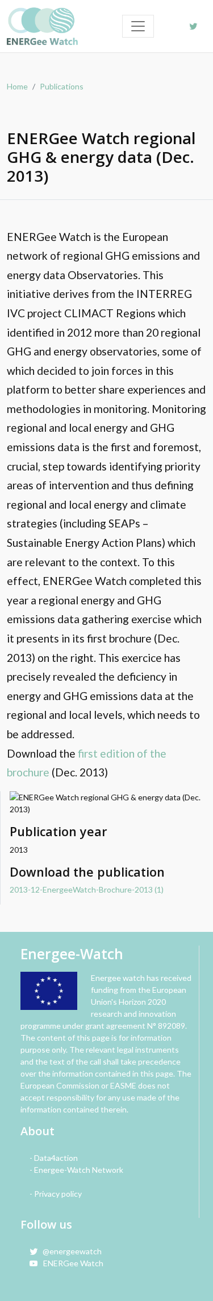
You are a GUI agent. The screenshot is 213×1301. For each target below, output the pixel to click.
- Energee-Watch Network (76, 1170)
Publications (61, 86)
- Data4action (54, 1158)
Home (17, 86)
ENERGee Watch (70, 1263)
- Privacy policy (56, 1193)
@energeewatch (69, 1251)
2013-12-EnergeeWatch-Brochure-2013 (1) (87, 889)
